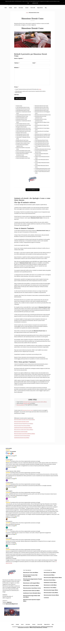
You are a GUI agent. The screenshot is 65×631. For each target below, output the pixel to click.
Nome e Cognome (18, 58)
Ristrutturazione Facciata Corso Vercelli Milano (24, 419)
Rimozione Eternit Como (27, 410)
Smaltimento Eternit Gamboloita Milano (23, 427)
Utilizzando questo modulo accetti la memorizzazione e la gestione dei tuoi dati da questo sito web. (30, 92)
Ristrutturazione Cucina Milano (51, 592)
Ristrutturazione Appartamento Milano (53, 577)
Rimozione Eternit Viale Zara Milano (31, 590)
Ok (28, 3)
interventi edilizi (26, 403)
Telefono (16, 63)
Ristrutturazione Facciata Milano (51, 595)
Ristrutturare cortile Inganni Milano (31, 583)
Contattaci (46, 597)
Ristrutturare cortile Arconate (20, 431)
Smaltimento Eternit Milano (50, 582)
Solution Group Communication (36, 627)
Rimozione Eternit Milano (49, 580)
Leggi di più (35, 3)
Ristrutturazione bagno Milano (51, 590)
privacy (40, 89)
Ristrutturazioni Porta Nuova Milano (22, 425)
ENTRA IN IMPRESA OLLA (32, 189)
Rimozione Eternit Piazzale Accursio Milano (23, 423)
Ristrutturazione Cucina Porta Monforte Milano (24, 433)
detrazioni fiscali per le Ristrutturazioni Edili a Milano (35, 401)
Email (34, 63)
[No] (63, 2)
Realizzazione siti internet (23, 627)
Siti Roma (45, 627)
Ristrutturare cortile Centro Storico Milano (23, 429)
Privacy (16, 87)
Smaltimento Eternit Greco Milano (21, 437)
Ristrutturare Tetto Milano (50, 587)
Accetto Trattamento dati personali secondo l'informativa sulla (28, 89)
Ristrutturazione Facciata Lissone (21, 421)
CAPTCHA (16, 94)
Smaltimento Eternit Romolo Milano (22, 435)
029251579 (9, 602)
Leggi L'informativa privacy (35, 626)
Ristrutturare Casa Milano (50, 572)
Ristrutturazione (20, 404)
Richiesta (16, 67)
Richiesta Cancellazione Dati (47, 626)
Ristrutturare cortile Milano (50, 585)
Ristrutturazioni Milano (49, 575)
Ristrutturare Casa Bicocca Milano (31, 585)
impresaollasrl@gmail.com (12, 603)
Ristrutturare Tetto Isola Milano (30, 572)
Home (27, 12)
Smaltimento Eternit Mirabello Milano (32, 593)
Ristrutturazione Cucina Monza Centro (32, 588)
